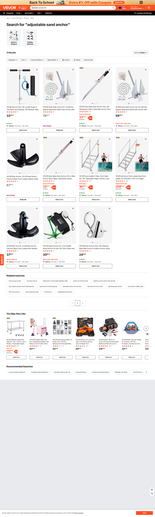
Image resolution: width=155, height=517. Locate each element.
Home (8, 18)
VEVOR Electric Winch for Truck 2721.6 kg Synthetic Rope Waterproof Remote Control (108, 342)
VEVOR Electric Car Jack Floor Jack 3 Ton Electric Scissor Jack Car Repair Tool (85, 342)
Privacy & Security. (79, 513)
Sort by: (137, 52)
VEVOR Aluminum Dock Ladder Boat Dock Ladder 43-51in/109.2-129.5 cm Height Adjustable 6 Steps (131, 178)
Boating (26, 18)
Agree (144, 513)
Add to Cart (23, 130)
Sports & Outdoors (17, 18)
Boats (32, 18)
